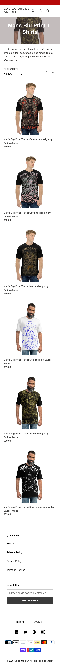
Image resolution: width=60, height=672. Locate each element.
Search (10, 543)
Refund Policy (14, 561)
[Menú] (54, 10)
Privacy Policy (14, 552)
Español (20, 621)
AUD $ (38, 621)
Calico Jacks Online (17, 10)
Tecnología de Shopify (43, 661)
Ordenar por (11, 69)
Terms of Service (16, 569)
